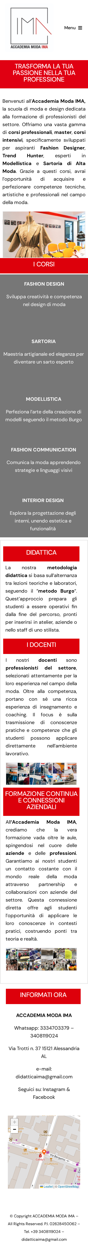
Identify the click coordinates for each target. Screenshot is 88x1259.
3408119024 (44, 1036)
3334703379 (54, 1028)
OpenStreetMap (68, 1186)
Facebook (44, 1097)
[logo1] (29, 6)
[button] (44, 1152)
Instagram (54, 1089)
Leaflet (48, 1186)
